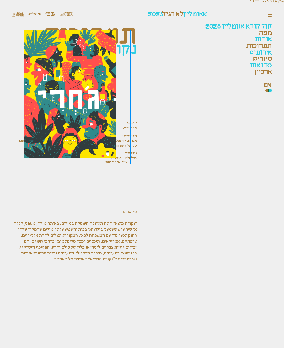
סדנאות (260, 65)
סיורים (262, 59)
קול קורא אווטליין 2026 (238, 26)
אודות (263, 39)
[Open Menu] (270, 15)
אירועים (260, 52)
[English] (268, 85)
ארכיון (263, 72)
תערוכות (259, 46)
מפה (265, 33)
